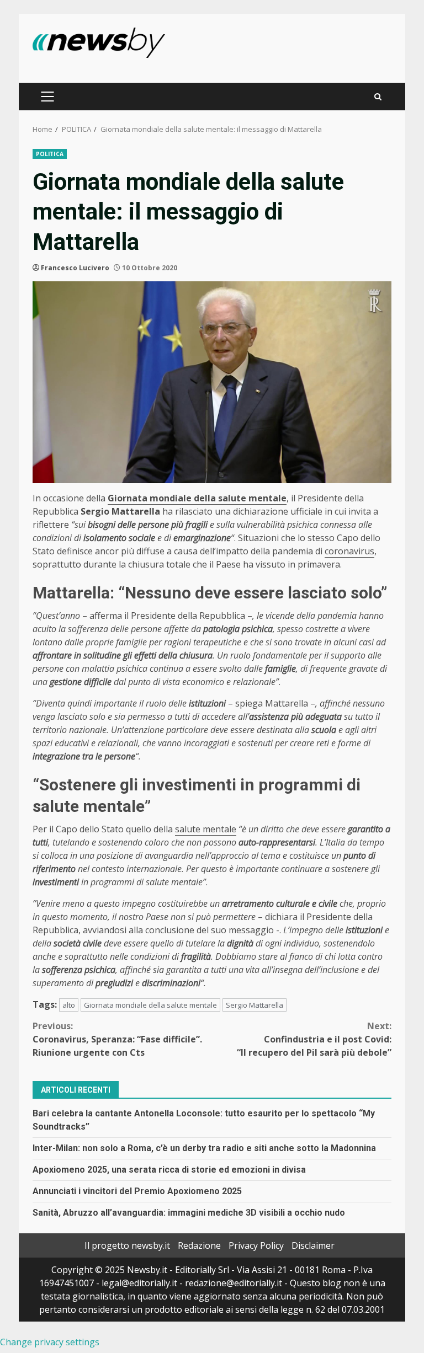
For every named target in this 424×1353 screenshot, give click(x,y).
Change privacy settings (49, 1342)
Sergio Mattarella (254, 1005)
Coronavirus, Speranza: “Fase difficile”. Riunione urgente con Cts (117, 1039)
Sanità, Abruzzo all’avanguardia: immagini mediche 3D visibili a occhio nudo (189, 1212)
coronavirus (349, 551)
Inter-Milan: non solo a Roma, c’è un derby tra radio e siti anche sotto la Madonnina (204, 1148)
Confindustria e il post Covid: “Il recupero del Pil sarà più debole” (314, 1039)
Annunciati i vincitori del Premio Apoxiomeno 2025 (137, 1191)
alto (68, 1005)
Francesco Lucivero (75, 267)
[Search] (377, 97)
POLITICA (49, 154)
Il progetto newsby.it (127, 1245)
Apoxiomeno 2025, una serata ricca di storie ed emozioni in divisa (169, 1169)
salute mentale (205, 829)
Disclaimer (313, 1245)
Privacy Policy (256, 1245)
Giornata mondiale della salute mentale (150, 1005)
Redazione (199, 1245)
